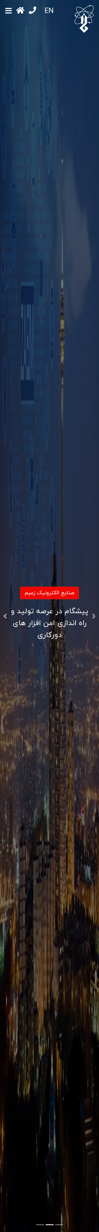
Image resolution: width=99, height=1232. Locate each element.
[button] (5, 616)
